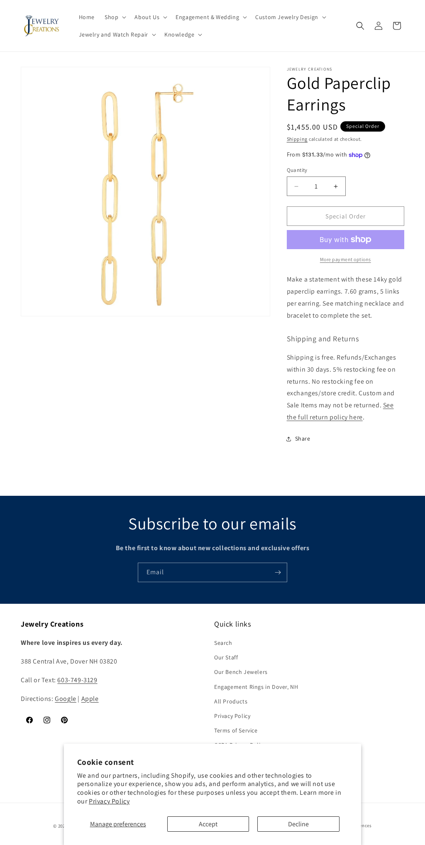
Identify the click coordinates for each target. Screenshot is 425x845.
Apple (90, 698)
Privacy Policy (109, 801)
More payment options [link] (345, 259)
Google (65, 698)
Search (223, 643)
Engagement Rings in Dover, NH (256, 687)
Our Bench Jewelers (241, 672)
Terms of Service (236, 730)
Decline (298, 824)
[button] (114, 17)
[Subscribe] (278, 572)
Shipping (297, 139)
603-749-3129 (77, 680)
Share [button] (302, 438)
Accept (208, 824)
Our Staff (226, 657)
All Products (230, 701)
